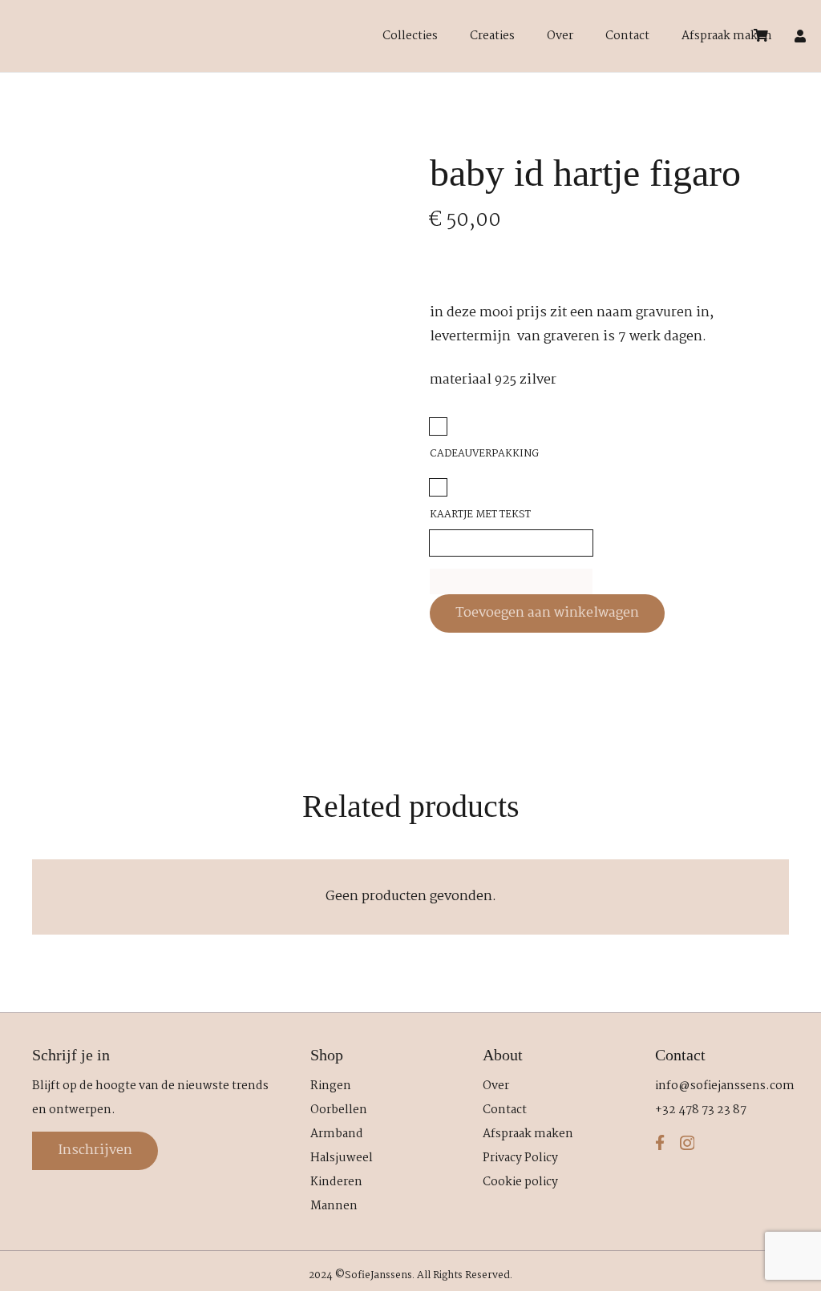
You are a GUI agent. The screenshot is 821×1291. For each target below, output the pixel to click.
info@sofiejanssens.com (725, 1086)
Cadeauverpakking (484, 453)
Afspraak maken (528, 1134)
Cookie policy (520, 1182)
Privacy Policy (520, 1158)
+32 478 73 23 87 (700, 1110)
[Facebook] (660, 1142)
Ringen (330, 1086)
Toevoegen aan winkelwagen (547, 613)
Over (496, 1086)
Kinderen (336, 1182)
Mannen (334, 1206)
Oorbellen (338, 1110)
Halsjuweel (341, 1158)
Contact (505, 1110)
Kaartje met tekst (480, 514)
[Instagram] (687, 1143)
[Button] (800, 36)
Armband (336, 1134)
